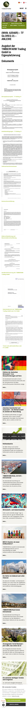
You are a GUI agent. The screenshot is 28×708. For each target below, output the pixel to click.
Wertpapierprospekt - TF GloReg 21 (11, 96)
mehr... (5, 387)
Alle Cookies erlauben (14, 700)
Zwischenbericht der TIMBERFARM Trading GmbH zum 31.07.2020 (12, 310)
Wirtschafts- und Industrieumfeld (14, 510)
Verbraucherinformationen (9, 166)
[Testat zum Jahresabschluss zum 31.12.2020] (13, 329)
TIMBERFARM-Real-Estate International (11, 611)
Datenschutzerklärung (8, 201)
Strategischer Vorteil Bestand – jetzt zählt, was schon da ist (13, 645)
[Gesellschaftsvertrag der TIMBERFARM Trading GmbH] (12, 255)
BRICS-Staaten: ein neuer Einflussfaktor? (11, 543)
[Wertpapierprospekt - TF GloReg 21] (12, 79)
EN (25, 2)
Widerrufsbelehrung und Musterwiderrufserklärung (9, 237)
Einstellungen (14, 704)
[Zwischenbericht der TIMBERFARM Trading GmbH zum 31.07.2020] (13, 292)
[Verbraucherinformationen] (12, 149)
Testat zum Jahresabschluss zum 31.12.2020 (12, 346)
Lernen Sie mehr (15, 696)
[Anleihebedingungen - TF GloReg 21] (12, 114)
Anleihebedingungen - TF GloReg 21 (11, 131)
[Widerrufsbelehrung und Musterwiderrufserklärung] (12, 219)
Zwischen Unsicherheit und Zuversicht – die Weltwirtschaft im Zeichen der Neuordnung (13, 410)
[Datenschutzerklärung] (12, 184)
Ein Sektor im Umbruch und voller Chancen (14, 577)
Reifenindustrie (8, 444)
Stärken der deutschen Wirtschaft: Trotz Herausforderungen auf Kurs (12, 374)
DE (21, 2)
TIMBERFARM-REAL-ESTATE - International (12, 477)
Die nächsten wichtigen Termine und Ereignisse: (13, 679)
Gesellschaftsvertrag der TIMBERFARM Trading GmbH (12, 273)
